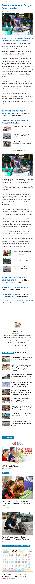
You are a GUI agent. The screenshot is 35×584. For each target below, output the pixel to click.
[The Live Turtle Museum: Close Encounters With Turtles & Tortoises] (7, 144)
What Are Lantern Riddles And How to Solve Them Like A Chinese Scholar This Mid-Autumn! (21, 384)
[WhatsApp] (14, 312)
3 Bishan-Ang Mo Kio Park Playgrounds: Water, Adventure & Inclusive (21, 423)
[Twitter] (7, 312)
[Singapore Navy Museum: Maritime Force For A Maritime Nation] (6, 359)
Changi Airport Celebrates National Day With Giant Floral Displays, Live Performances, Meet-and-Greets (21, 408)
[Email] (18, 312)
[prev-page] (3, 430)
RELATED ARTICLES (8, 353)
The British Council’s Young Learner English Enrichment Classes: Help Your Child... (22, 253)
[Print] (22, 312)
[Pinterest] (10, 312)
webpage (16, 59)
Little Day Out (6, 11)
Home (3, 1)
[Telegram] (25, 312)
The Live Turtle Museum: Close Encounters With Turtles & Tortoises (15, 538)
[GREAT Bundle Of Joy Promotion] (7, 128)
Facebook (27, 38)
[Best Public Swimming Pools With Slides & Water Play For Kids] (6, 416)
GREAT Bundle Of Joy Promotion (22, 126)
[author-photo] (17, 329)
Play (7, 1)
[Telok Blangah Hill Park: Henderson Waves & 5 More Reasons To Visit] (6, 376)
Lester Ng (4, 507)
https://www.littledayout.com (17, 333)
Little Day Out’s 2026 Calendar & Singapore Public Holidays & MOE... (15, 575)
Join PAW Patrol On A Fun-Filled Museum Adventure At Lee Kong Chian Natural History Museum (21, 392)
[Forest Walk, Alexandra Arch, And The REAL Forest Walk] (7, 261)
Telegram (5, 40)
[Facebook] (3, 312)
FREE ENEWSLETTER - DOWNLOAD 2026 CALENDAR (16, 546)
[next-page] (5, 430)
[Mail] (15, 345)
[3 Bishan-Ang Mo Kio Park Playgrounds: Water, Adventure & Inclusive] (6, 423)
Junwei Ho (4, 578)
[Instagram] (12, 345)
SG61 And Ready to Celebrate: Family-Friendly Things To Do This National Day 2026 (21, 400)
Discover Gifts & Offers (11, 123)
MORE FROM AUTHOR (20, 353)
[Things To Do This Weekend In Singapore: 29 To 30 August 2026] (7, 136)
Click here (5, 187)
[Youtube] (26, 345)
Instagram (20, 38)
